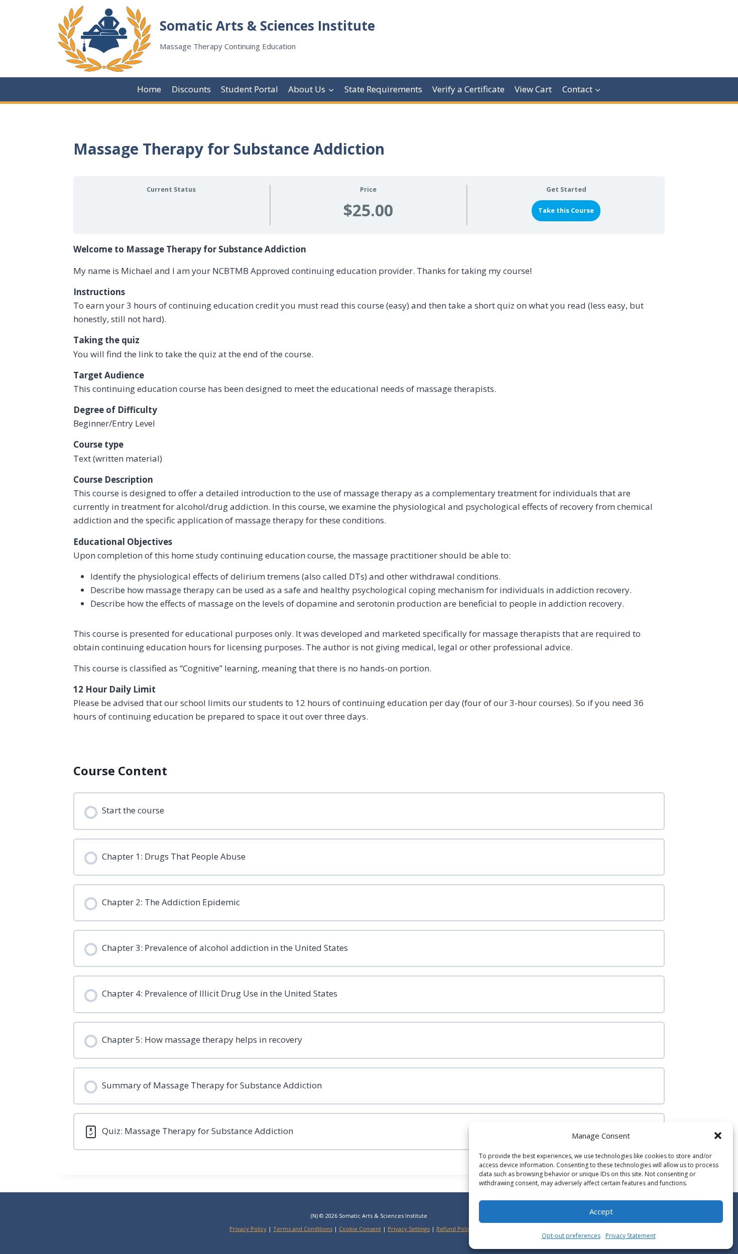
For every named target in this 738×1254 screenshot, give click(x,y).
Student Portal (249, 89)
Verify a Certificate (468, 89)
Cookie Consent (360, 1228)
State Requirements (383, 89)
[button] (718, 1136)
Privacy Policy (248, 1228)
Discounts (191, 89)
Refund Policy (454, 1228)
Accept (601, 1211)
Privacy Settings (409, 1228)
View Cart (533, 89)
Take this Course (566, 210)
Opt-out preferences (571, 1235)
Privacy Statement (630, 1235)
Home (149, 89)
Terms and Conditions (302, 1228)
